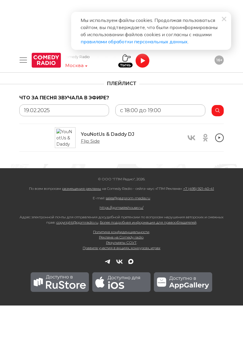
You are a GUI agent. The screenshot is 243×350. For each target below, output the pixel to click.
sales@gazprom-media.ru (128, 198)
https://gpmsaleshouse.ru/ (121, 207)
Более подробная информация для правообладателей (148, 222)
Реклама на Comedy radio (121, 237)
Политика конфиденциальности (121, 232)
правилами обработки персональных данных (134, 41)
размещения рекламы (81, 188)
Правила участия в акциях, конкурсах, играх (121, 248)
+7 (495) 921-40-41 (198, 188)
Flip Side (90, 141)
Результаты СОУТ (121, 242)
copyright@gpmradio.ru (77, 222)
